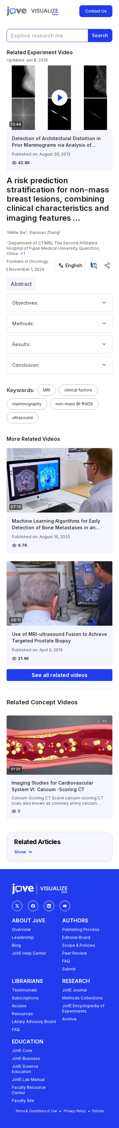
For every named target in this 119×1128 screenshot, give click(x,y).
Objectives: (25, 303)
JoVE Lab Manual (28, 1079)
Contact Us (96, 11)
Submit (69, 968)
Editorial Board (76, 937)
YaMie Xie (16, 232)
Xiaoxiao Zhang (44, 232)
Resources (22, 1013)
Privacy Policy (74, 1111)
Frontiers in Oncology (27, 261)
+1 (22, 253)
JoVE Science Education (25, 1069)
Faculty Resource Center (29, 1090)
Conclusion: (26, 365)
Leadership (23, 937)
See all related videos (60, 675)
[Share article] (107, 265)
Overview (21, 929)
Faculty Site (23, 1100)
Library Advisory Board (34, 1021)
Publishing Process (80, 929)
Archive (69, 1018)
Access (19, 1005)
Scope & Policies (78, 945)
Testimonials (24, 990)
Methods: (23, 323)
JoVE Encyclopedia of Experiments (83, 1008)
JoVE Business (26, 1058)
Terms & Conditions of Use (36, 1111)
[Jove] (17, 11)
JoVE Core (22, 1050)
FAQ (66, 961)
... (76, 218)
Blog (16, 945)
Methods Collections (82, 997)
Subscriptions (25, 997)
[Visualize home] (44, 11)
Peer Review (74, 953)
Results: (21, 344)
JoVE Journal (74, 990)
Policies (98, 1111)
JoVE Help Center (29, 953)
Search (100, 35)
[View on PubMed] (94, 265)
